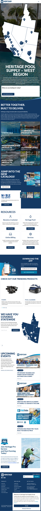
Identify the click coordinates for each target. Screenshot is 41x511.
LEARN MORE (6, 204)
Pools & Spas (3, 491)
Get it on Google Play (29, 272)
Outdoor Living (4, 489)
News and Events (17, 491)
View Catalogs (5, 186)
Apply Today (10, 228)
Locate (36, 476)
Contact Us (30, 247)
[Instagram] (3, 477)
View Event (19, 378)
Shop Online (30, 228)
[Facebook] (1, 477)
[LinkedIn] (4, 477)
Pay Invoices (10, 247)
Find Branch (16, 330)
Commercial (3, 485)
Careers (15, 489)
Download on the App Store (29, 268)
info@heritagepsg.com (33, 488)
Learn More (5, 466)
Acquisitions (16, 485)
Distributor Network (17, 486)
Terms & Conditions (12, 462)
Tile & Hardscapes (4, 492)
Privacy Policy (3, 506)
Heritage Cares (16, 488)
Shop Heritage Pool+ (8, 94)
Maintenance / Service (5, 488)
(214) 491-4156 (31, 487)
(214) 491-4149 (32, 486)
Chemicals (3, 483)
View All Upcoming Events (7, 370)
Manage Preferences (26, 508)
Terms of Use (9, 506)
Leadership (16, 483)
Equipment (3, 486)
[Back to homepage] (6, 1)
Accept (26, 505)
